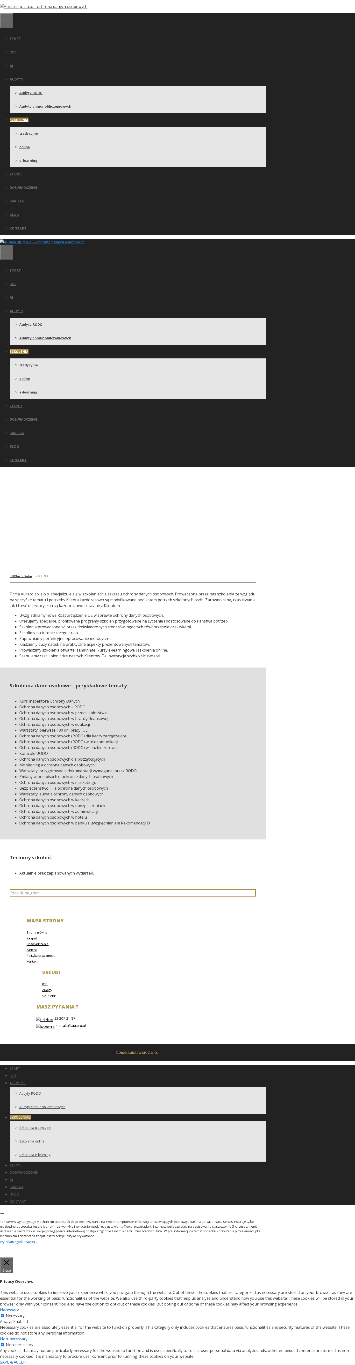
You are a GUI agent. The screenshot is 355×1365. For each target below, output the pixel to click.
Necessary (15, 1315)
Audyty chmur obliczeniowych (45, 106)
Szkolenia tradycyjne (35, 1127)
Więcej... (31, 1241)
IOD (13, 52)
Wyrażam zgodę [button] (11, 1241)
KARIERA (17, 201)
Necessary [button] (9, 1310)
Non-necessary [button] (14, 1339)
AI (11, 65)
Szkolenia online (31, 1141)
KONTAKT (18, 228)
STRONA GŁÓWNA (21, 576)
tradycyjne (28, 133)
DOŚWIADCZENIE (24, 187)
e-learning (28, 160)
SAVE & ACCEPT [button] (14, 1362)
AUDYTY (16, 79)
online (24, 147)
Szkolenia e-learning (34, 1154)
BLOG (14, 214)
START (15, 38)
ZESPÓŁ (16, 174)
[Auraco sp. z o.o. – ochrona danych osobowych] (42, 242)
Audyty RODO (31, 92)
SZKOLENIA (19, 120)
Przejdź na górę (24, 893)
